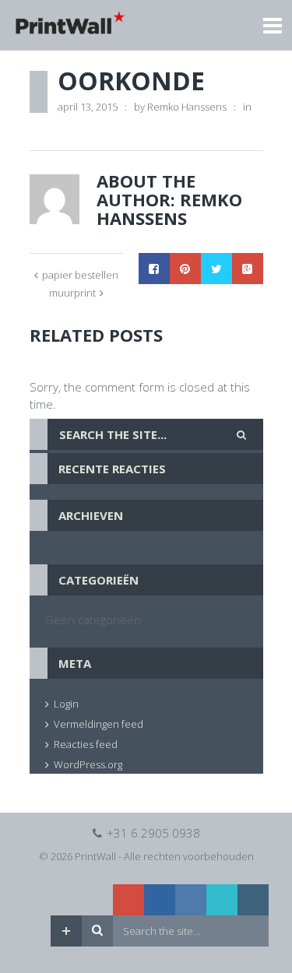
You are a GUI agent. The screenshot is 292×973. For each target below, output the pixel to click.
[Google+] (128, 899)
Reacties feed (86, 744)
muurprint (72, 293)
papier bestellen (80, 275)
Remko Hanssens (187, 107)
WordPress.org (88, 764)
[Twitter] (221, 899)
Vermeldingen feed (98, 724)
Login (66, 704)
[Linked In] (159, 899)
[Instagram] (253, 899)
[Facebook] (190, 899)
